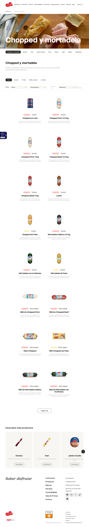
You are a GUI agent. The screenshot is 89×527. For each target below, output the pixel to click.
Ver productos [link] (19, 464)
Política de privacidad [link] (71, 516)
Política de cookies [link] (70, 518)
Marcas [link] (31, 4)
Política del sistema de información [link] (74, 522)
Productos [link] (24, 4)
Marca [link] (13, 87)
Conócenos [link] (17, 4)
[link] (2, 134)
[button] (87, 519)
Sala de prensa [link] (55, 4)
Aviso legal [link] (68, 514)
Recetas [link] (68, 4)
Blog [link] (73, 4)
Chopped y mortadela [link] (19, 11)
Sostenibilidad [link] (38, 4)
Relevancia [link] (62, 87)
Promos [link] (62, 4)
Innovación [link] (47, 4)
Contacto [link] (68, 512)
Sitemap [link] (68, 520)
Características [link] (34, 87)
